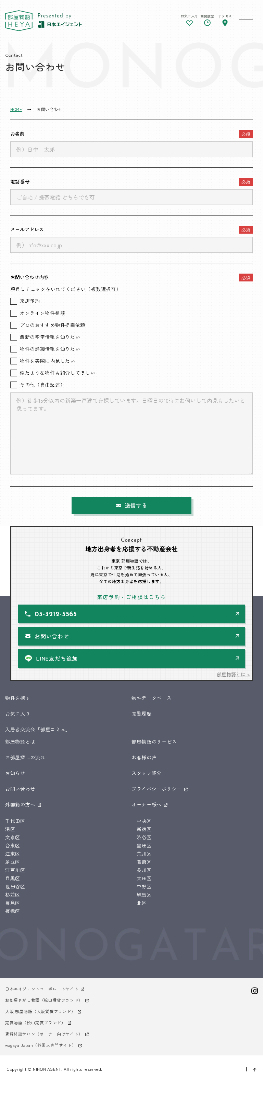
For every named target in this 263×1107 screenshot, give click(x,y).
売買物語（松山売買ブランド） (35, 1022)
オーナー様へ (147, 804)
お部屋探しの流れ (25, 757)
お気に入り (17, 713)
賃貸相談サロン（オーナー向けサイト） (44, 1034)
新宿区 (144, 829)
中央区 (144, 820)
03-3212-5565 (56, 614)
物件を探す (17, 697)
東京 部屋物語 (19, 20)
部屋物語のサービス (154, 741)
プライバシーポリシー (157, 788)
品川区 (144, 870)
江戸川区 (15, 870)
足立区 (12, 861)
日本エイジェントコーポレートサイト (41, 989)
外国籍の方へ (20, 804)
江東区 (12, 853)
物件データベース (152, 697)
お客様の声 (144, 757)
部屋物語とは (20, 741)
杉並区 (12, 894)
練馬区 (144, 894)
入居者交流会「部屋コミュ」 (38, 729)
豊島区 (12, 902)
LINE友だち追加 (57, 658)
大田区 (144, 878)
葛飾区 (144, 861)
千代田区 (15, 820)
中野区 (144, 886)
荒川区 (144, 853)
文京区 (12, 837)
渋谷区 (144, 837)
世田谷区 (15, 886)
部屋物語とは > (233, 674)
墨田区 (144, 845)
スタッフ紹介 (147, 773)
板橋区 (12, 911)
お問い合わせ (52, 636)
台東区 (12, 845)
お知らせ (15, 773)
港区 (10, 829)
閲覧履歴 (142, 713)
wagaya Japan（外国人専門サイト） (40, 1045)
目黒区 (12, 878)
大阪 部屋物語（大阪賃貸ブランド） (40, 1011)
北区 (142, 902)
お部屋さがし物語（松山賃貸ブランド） (44, 1000)
